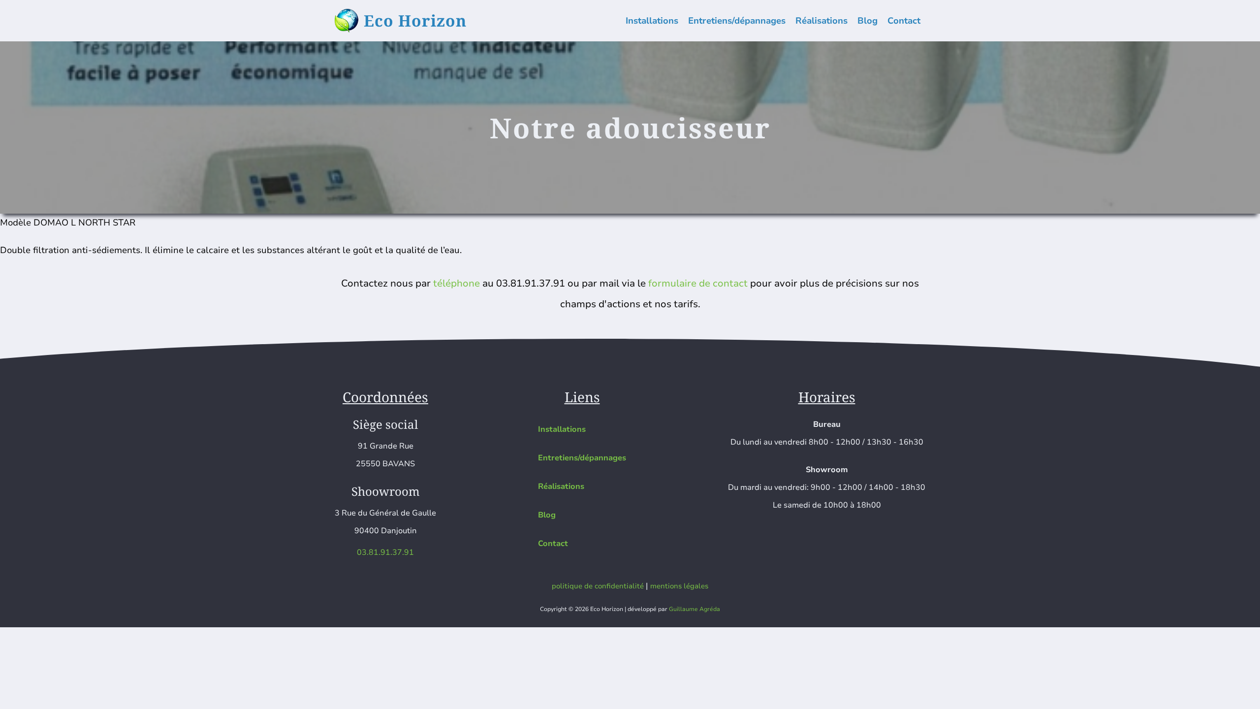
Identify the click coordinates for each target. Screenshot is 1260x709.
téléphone (456, 283)
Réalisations (821, 21)
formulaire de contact (698, 283)
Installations (652, 21)
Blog (867, 21)
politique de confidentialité (598, 586)
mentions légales (679, 586)
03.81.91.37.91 (385, 552)
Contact (903, 21)
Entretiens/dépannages (737, 21)
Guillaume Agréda (694, 609)
